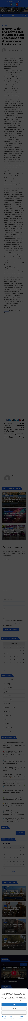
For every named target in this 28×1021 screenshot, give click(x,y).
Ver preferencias (14, 1012)
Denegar (14, 1008)
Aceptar (14, 1004)
